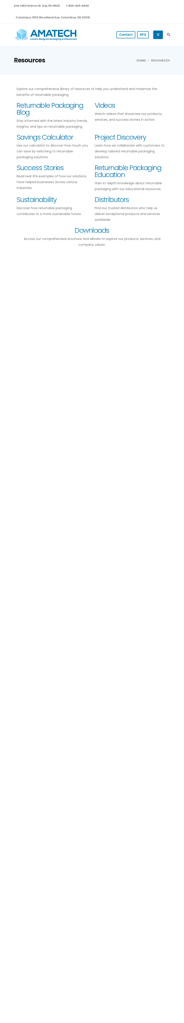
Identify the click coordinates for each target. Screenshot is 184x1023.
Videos (105, 105)
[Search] (168, 35)
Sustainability (37, 199)
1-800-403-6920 (77, 6)
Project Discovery (120, 137)
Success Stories (40, 168)
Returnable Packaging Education (128, 171)
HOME (141, 60)
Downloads (92, 230)
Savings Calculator (45, 137)
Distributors (112, 199)
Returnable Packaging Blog (50, 109)
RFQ (143, 35)
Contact (126, 35)
